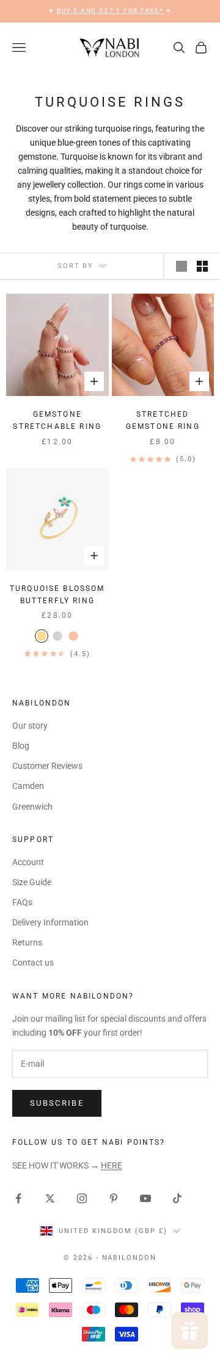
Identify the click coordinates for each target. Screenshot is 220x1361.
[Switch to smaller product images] (202, 266)
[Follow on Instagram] (82, 1198)
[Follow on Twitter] (50, 1198)
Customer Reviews (47, 766)
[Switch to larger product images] (181, 266)
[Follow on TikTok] (177, 1198)
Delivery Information (50, 922)
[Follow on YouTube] (145, 1198)
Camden (28, 786)
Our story (30, 725)
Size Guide (31, 882)
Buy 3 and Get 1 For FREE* (110, 10)
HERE (111, 1165)
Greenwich (32, 806)
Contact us (33, 962)
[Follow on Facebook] (18, 1198)
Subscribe (57, 1103)
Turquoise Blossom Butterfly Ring (57, 594)
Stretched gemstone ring (163, 420)
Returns (27, 942)
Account (28, 862)
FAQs (22, 902)
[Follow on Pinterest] (114, 1198)
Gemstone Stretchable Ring (57, 420)
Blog (20, 746)
